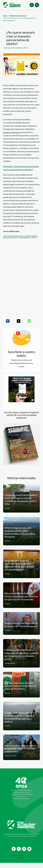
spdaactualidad (24, 237)
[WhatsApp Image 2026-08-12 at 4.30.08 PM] (21, 424)
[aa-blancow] (21, 821)
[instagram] (24, 849)
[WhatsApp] (29, 321)
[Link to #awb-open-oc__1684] (37, 5)
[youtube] (29, 849)
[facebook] (14, 849)
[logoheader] (12, 3)
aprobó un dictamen (11, 132)
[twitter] (19, 849)
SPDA (19, 856)
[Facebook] (7, 321)
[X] (18, 321)
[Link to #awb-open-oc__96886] (32, 5)
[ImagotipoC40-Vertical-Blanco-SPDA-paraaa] (21, 777)
